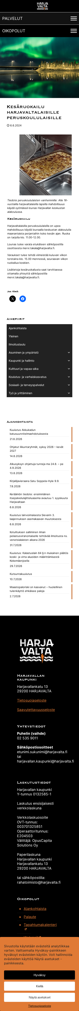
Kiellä (39, 986)
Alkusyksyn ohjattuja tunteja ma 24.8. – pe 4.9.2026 (36, 465)
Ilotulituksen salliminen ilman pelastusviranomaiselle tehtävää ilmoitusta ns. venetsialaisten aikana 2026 (39, 535)
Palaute (30, 917)
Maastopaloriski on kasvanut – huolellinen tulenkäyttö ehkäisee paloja (36, 589)
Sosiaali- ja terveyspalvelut (26, 385)
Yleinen (13, 336)
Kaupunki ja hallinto (21, 360)
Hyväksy (40, 975)
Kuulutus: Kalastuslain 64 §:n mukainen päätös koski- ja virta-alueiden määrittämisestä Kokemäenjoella (39, 556)
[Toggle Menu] (73, 18)
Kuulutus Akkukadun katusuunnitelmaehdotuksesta (29, 431)
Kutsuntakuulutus (21, 573)
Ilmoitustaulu (17, 344)
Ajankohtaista (18, 328)
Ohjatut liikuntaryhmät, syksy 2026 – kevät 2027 (36, 448)
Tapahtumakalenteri (40, 925)
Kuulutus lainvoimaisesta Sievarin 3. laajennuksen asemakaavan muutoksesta (35, 517)
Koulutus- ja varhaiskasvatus (27, 377)
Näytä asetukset (39, 997)
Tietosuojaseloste (39, 1006)
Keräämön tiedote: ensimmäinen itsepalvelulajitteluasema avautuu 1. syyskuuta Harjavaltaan (39, 498)
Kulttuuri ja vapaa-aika (23, 368)
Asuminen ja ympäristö (23, 352)
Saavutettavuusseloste (36, 710)
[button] (12, 18)
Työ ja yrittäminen (20, 393)
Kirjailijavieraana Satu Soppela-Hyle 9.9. (34, 481)
